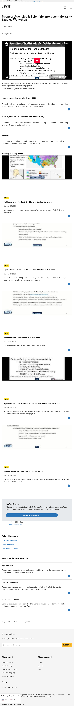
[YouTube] (12, 687)
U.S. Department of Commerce (36, 696)
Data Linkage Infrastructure (24, 695)
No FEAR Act (21, 696)
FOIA (68, 695)
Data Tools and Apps (10, 549)
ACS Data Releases (9, 541)
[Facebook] (3, 687)
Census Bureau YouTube (31, 515)
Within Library (7, 26)
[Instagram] (15, 687)
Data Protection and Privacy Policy (45, 695)
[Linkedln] (9, 687)
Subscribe (67, 645)
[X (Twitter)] (5, 687)
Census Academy (8, 545)
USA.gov (49, 696)
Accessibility (61, 695)
